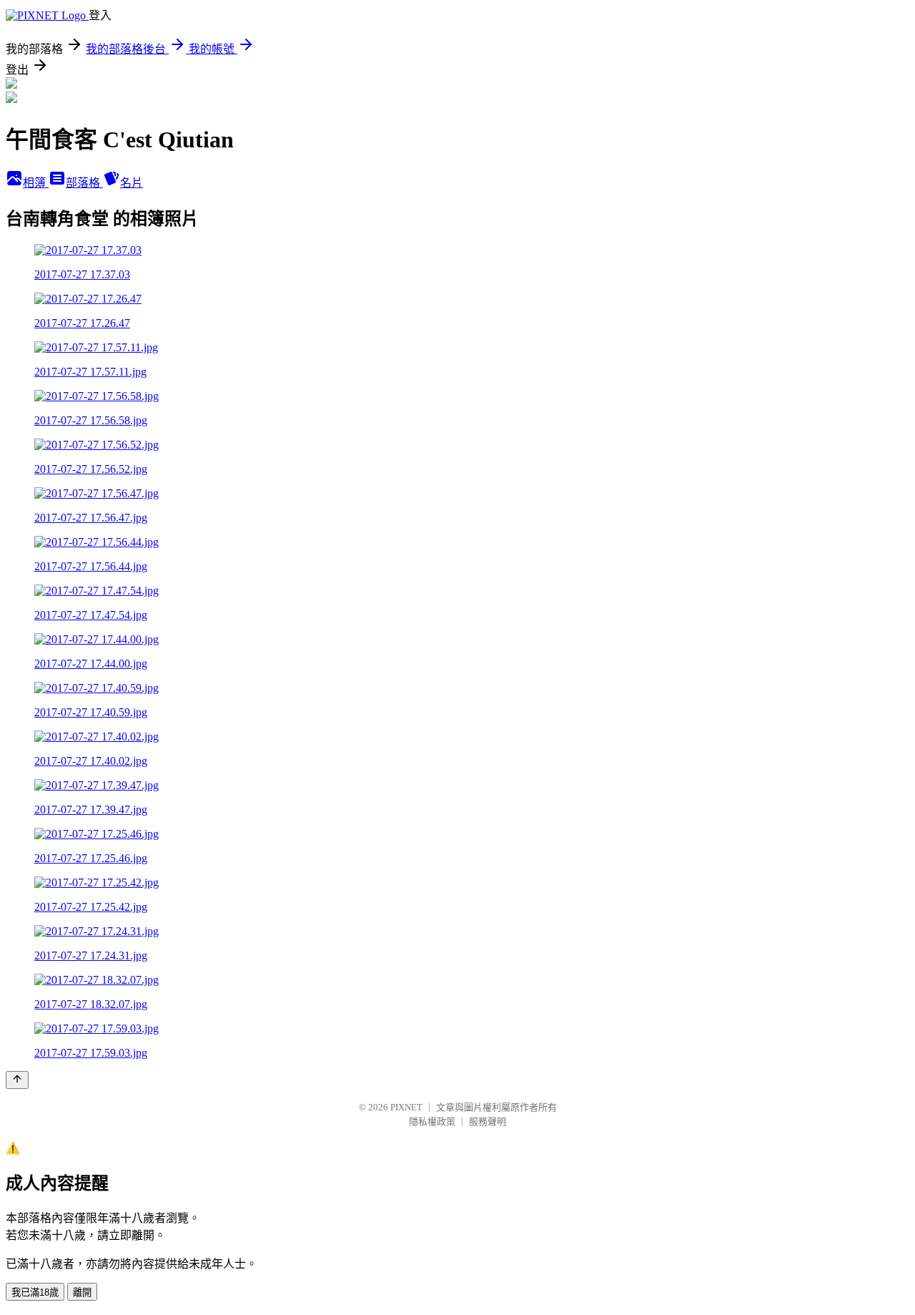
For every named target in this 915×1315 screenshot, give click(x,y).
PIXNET (406, 1107)
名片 (131, 183)
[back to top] (17, 1080)
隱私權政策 (432, 1121)
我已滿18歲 (35, 1292)
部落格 (84, 183)
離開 (82, 1292)
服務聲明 (487, 1121)
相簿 (36, 183)
